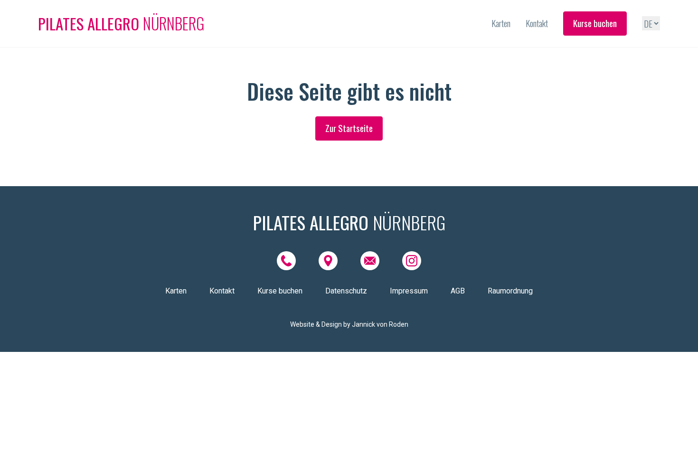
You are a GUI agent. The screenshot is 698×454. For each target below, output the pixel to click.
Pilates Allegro (121, 23)
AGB (458, 290)
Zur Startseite (349, 127)
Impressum (409, 290)
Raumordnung (510, 290)
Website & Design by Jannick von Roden (349, 324)
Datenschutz (346, 290)
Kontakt (537, 22)
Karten (500, 22)
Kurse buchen (595, 22)
